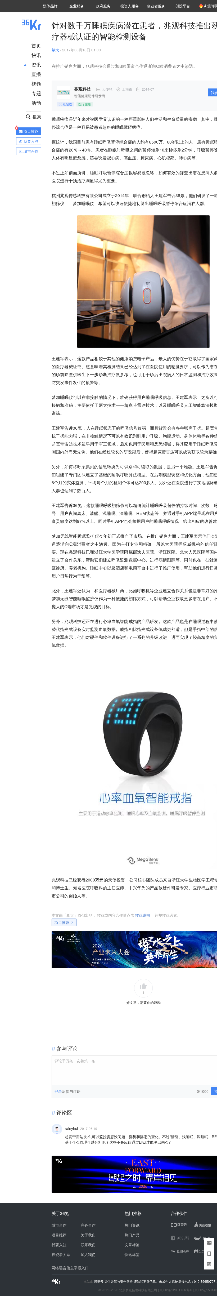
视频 (36, 83)
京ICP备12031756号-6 (176, 1290)
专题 (36, 93)
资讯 (36, 64)
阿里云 (99, 1281)
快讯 (36, 54)
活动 (36, 102)
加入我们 (88, 1254)
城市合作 (59, 1225)
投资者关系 (61, 1254)
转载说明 (142, 915)
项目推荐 (62, 922)
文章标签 (132, 1244)
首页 (36, 45)
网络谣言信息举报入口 (70, 1267)
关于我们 (88, 1234)
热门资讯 (132, 1225)
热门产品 (132, 1234)
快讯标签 (132, 1254)
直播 (36, 73)
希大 (55, 49)
